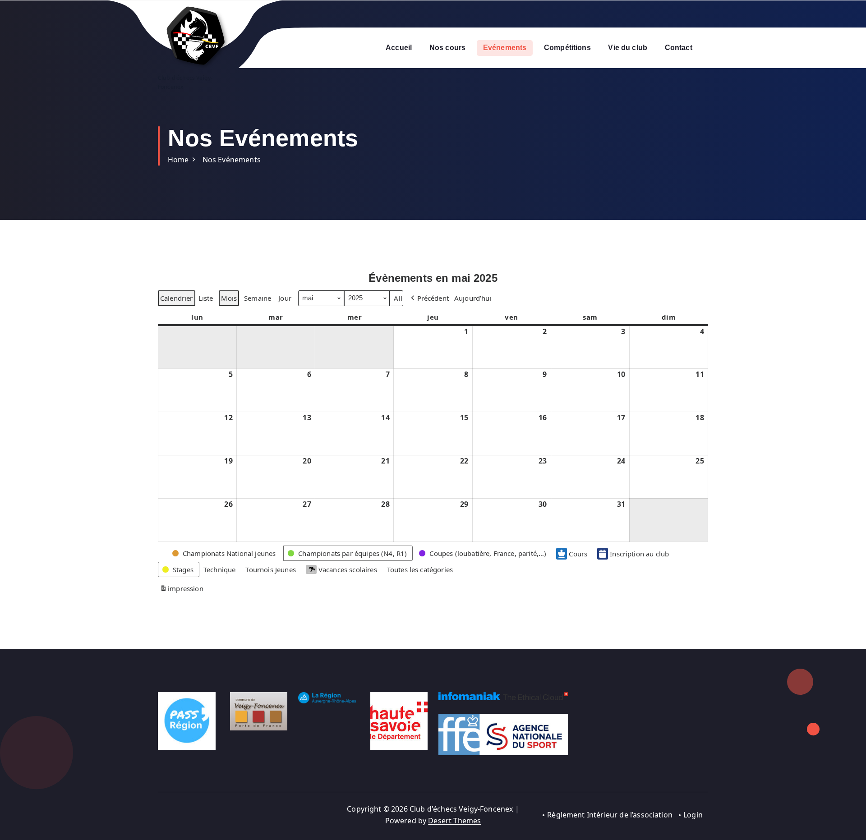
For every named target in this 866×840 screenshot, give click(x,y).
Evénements (505, 47)
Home (178, 160)
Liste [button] (205, 300)
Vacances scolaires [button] (347, 569)
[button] (429, 298)
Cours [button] (578, 553)
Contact (678, 47)
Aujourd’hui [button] (473, 298)
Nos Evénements (232, 160)
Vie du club (627, 47)
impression (181, 590)
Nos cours (447, 47)
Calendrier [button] (176, 300)
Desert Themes (454, 821)
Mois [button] (229, 298)
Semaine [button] (257, 298)
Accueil (399, 47)
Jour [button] (284, 298)
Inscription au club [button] (639, 553)
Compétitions (567, 47)
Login (693, 815)
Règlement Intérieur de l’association (610, 815)
